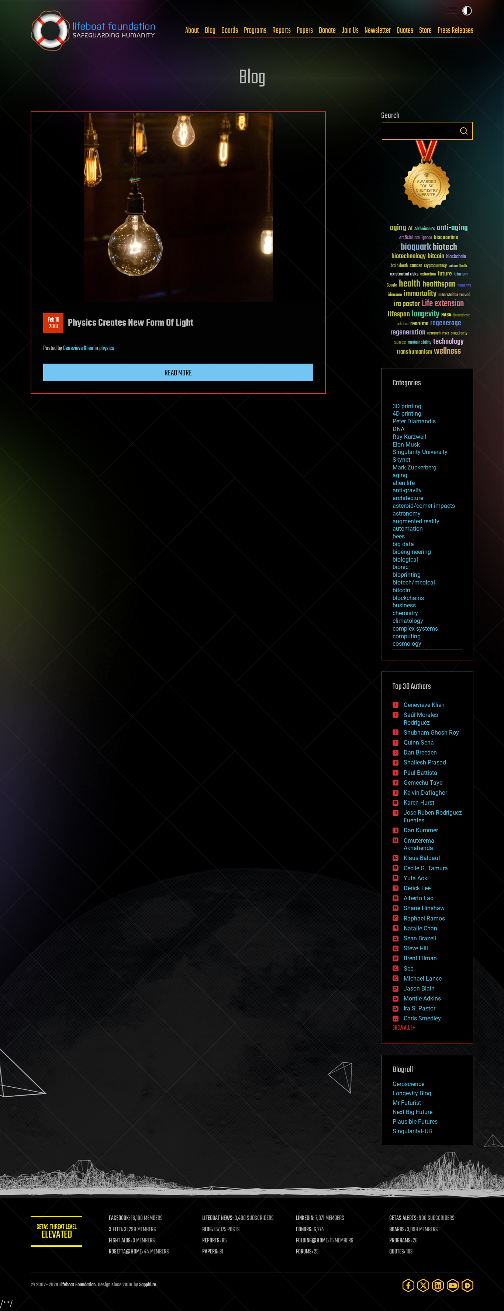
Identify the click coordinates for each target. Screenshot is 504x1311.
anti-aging (452, 228)
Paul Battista (420, 772)
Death (463, 266)
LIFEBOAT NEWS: (218, 1218)
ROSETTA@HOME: (126, 1252)
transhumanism (414, 352)
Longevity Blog (412, 1093)
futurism (460, 274)
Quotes (405, 30)
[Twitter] (423, 1285)
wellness (447, 351)
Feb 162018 (53, 323)
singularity (459, 333)
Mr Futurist (407, 1102)
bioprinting (407, 574)
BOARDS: (397, 1230)
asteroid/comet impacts (424, 505)
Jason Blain (419, 988)
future (445, 273)
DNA (398, 429)
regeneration (407, 332)
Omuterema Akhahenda (419, 844)
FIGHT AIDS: (120, 1241)
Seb (409, 968)
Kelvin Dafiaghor (425, 792)
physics (106, 348)
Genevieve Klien (78, 348)
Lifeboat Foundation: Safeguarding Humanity (93, 30)
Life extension (443, 304)
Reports (281, 30)
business (404, 605)
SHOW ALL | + (404, 1028)
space (400, 342)
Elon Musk (406, 444)
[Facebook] (408, 1285)
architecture (408, 498)
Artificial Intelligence (415, 238)
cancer (416, 266)
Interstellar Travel (454, 295)
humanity (464, 286)
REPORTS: (211, 1241)
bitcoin (436, 256)
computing (407, 636)
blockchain (456, 257)
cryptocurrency (435, 266)
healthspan (439, 284)
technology (448, 342)
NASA (446, 315)
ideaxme (395, 295)
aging (398, 228)
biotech (445, 247)
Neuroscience (461, 316)
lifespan (399, 314)
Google (392, 285)
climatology (408, 620)
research (434, 333)
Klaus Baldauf (422, 857)
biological (405, 559)
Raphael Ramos (424, 918)
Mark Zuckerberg (414, 467)
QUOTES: (397, 1252)
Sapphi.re (147, 1285)
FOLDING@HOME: (312, 1241)
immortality (420, 293)
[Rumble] (467, 1285)
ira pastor (407, 304)
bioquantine (446, 237)
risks (445, 333)
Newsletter (378, 30)
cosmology (407, 643)
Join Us (350, 30)
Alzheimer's (424, 229)
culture (453, 266)
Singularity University (420, 451)
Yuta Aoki (416, 878)
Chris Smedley (422, 1018)
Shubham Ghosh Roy (431, 732)
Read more (178, 373)
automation (408, 528)
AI (410, 228)
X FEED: (116, 1230)
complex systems (415, 628)
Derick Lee (417, 888)
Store (425, 30)
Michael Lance (423, 978)
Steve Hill (416, 948)
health (410, 284)
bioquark (416, 247)
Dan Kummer (421, 830)
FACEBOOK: (119, 1218)
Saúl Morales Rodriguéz (421, 718)
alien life (404, 482)
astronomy (407, 513)
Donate (327, 30)
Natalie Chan (420, 928)
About (192, 30)
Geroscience (408, 1084)
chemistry (405, 613)
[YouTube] (453, 1285)
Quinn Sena (419, 742)
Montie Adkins (422, 998)
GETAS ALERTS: (403, 1218)
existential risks (404, 274)
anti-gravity (407, 490)
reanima (419, 323)
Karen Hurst (419, 802)
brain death (399, 266)
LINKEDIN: (305, 1218)
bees (399, 536)
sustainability (419, 343)
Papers (305, 30)
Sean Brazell (420, 938)
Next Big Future (412, 1112)
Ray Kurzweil (409, 436)
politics (402, 324)
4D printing (407, 413)
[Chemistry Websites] (427, 176)
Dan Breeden (420, 752)
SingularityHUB (412, 1131)
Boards (229, 30)
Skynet (401, 459)
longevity (425, 314)
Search (464, 131)
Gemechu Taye (423, 782)
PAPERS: (210, 1252)
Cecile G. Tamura (426, 868)
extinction (428, 274)
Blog (210, 30)
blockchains (408, 597)
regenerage (445, 323)
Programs (255, 30)
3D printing (407, 406)
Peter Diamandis (414, 421)
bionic (400, 566)
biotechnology (408, 256)
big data (403, 544)
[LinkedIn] (438, 1285)
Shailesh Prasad (425, 762)
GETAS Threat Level (56, 1232)
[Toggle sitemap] (452, 10)
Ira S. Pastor (419, 1008)
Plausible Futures (415, 1121)
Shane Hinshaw (424, 908)
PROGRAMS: (400, 1241)
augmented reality (416, 521)
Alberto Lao (419, 898)
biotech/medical (414, 582)
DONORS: (304, 1230)
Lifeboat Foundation (77, 1285)
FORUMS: (304, 1252)
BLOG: (207, 1230)
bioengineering (412, 551)
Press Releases (455, 30)
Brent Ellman (420, 958)
